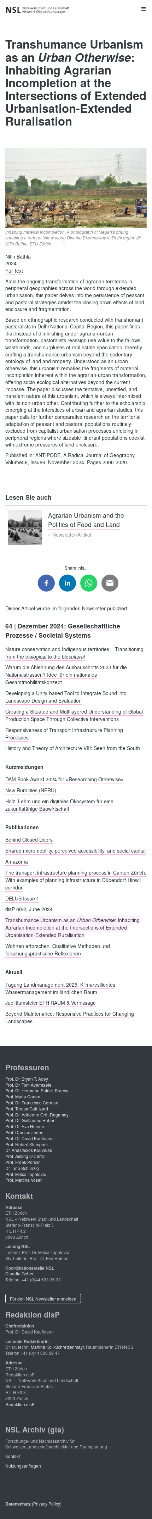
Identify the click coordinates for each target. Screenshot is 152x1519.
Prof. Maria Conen (22, 1096)
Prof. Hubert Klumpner (26, 1144)
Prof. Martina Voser (23, 1180)
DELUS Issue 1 (22, 898)
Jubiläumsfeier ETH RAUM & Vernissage (50, 1002)
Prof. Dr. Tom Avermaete (28, 1085)
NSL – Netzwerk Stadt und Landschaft (38, 10)
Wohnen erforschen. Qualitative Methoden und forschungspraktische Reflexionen (57, 949)
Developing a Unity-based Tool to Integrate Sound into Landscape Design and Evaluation (66, 696)
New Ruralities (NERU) (30, 789)
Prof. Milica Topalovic (25, 1174)
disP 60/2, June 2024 (29, 909)
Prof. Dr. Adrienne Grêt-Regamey (37, 1114)
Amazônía (16, 861)
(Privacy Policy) (33, 1504)
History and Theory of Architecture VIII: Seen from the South (72, 748)
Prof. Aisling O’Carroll (26, 1156)
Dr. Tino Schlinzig (22, 1168)
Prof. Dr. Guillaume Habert (30, 1120)
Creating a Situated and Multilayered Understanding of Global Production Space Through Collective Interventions (74, 715)
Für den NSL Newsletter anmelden (43, 1299)
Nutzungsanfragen (23, 1466)
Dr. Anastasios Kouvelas (28, 1150)
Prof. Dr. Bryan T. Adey (26, 1079)
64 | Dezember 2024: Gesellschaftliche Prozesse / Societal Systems (62, 630)
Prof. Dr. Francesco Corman (31, 1102)
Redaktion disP (20, 1404)
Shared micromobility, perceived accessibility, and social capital (75, 850)
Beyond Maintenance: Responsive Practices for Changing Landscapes (69, 1017)
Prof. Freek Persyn (23, 1162)
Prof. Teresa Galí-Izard (26, 1108)
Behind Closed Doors (29, 839)
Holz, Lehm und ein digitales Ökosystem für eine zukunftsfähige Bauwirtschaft (59, 804)
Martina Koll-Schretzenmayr (57, 1347)
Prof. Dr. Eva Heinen (24, 1126)
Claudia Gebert (20, 1273)
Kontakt (12, 1456)
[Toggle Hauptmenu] (76, 8)
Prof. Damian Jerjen (24, 1132)
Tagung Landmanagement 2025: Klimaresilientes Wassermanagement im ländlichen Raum (60, 988)
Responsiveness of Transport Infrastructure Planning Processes (64, 733)
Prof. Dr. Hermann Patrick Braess (36, 1090)
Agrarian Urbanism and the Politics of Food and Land (86, 519)
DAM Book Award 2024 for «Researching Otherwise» (64, 779)
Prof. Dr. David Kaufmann (29, 1138)
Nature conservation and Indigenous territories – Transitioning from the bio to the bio (74, 652)
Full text (14, 270)
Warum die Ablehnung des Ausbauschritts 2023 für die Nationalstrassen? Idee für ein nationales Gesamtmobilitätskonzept (66, 675)
